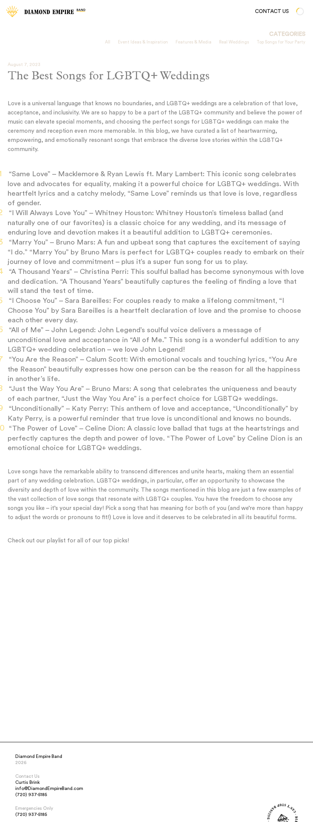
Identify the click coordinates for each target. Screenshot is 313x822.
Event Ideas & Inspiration (143, 42)
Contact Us (272, 11)
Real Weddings (234, 42)
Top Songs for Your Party (281, 42)
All (107, 42)
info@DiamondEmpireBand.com (49, 788)
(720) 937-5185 (31, 794)
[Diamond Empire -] (12, 11)
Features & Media (193, 42)
